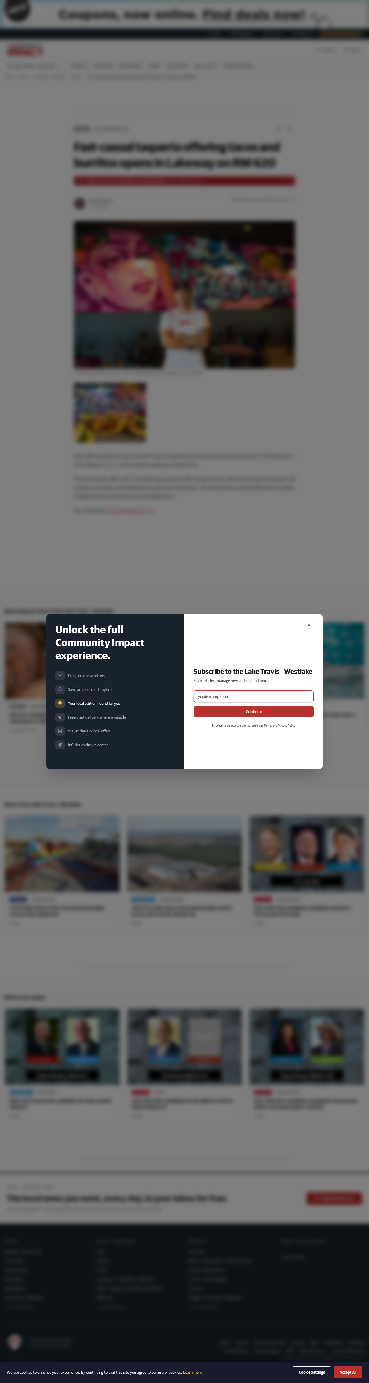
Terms (268, 725)
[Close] (309, 625)
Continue (254, 711)
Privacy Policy (286, 725)
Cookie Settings (312, 1372)
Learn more (192, 1372)
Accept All (348, 1372)
